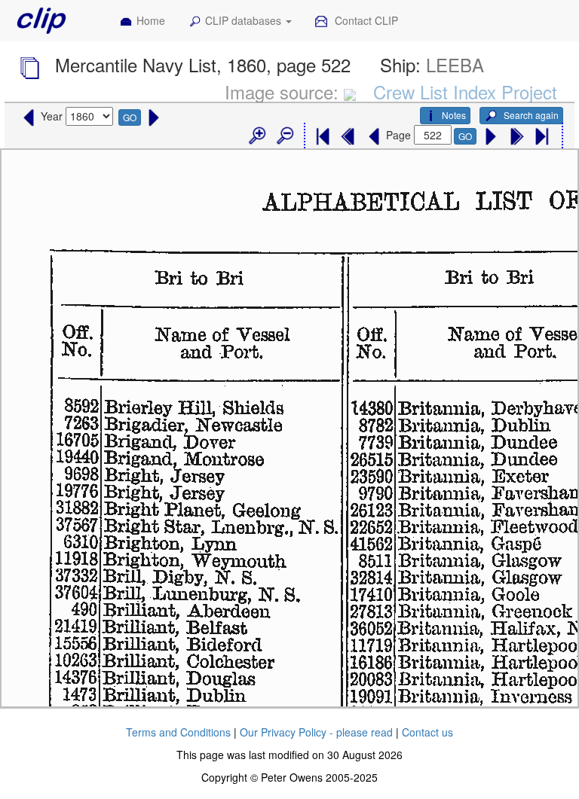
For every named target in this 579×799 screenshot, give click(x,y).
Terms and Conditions (178, 732)
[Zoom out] (284, 136)
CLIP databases (244, 20)
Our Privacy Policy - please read (316, 732)
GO (129, 117)
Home (150, 20)
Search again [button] (530, 114)
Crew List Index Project (465, 91)
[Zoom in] (256, 136)
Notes (454, 114)
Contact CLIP (365, 20)
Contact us (427, 732)
